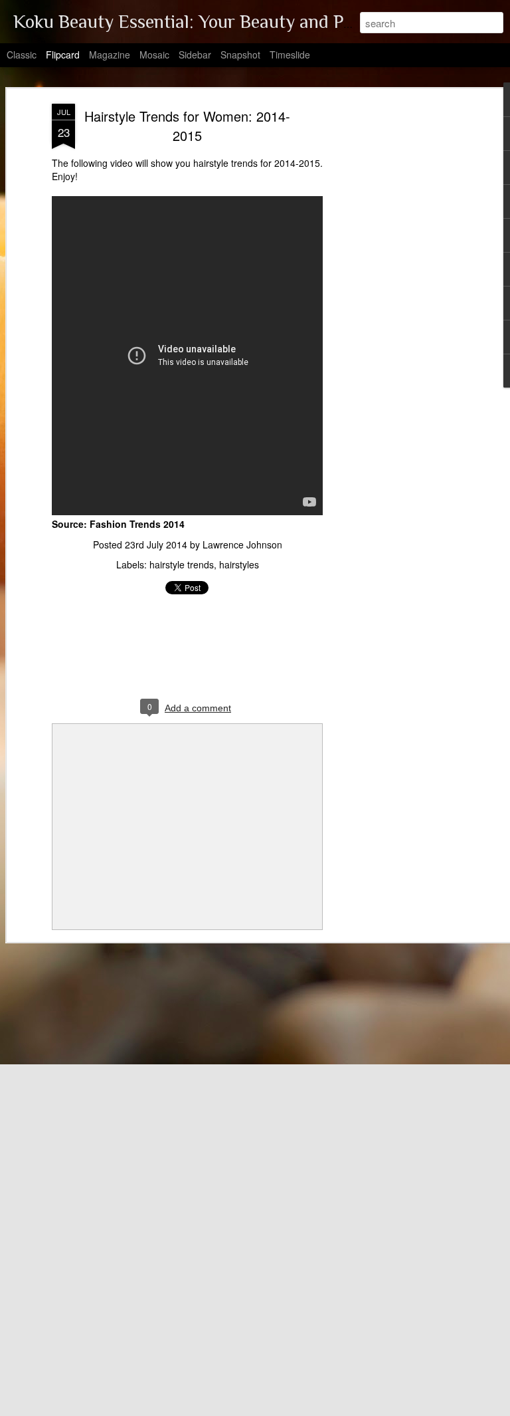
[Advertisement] (395, 313)
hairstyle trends (181, 564)
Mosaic (154, 54)
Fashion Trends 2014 (137, 524)
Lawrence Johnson (242, 544)
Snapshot (240, 54)
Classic (22, 54)
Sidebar (195, 54)
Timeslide (290, 54)
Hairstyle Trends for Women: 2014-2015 (187, 125)
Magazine (109, 54)
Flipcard (63, 54)
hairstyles (239, 564)
